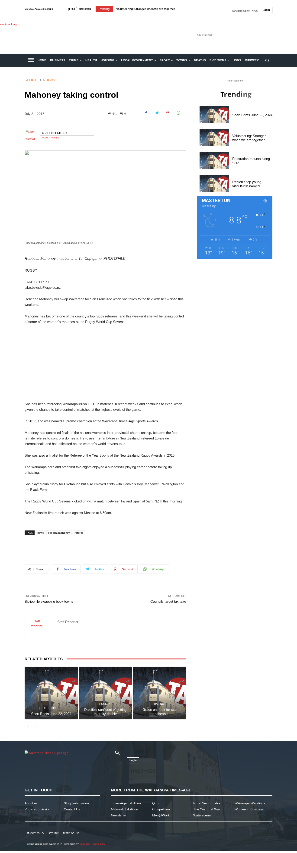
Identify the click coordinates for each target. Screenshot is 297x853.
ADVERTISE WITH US (245, 10)
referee (78, 532)
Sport (31, 80)
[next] (191, 9)
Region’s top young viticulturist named (246, 184)
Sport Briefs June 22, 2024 (51, 714)
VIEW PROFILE (50, 137)
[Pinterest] (167, 112)
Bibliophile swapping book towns (49, 601)
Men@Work (161, 815)
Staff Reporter (54, 133)
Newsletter (118, 815)
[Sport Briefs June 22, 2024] (51, 693)
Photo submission (38, 809)
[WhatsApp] (178, 112)
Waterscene (202, 815)
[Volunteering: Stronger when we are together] (214, 137)
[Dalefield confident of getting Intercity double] (105, 693)
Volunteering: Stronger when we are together (249, 138)
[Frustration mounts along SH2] (214, 160)
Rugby (49, 80)
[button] (266, 60)
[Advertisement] (105, 363)
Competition (161, 809)
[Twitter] (156, 112)
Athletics (50, 708)
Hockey (104, 704)
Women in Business (249, 809)
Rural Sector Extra (206, 803)
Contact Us (72, 809)
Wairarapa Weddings (250, 803)
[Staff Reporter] (32, 135)
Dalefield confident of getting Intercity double (105, 712)
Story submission (76, 803)
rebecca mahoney (59, 532)
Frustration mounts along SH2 (136, 9)
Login (266, 10)
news (40, 532)
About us (31, 803)
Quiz (155, 803)
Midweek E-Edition (124, 809)
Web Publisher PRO (92, 844)
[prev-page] (27, 727)
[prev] (184, 9)
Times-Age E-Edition (126, 803)
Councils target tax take (168, 601)
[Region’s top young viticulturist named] (214, 183)
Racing (159, 704)
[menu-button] (31, 60)
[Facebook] (146, 112)
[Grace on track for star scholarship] (159, 693)
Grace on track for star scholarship (159, 712)
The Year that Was (206, 809)
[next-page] (35, 727)
